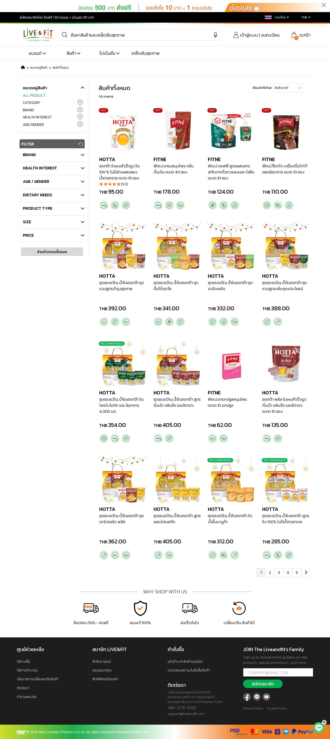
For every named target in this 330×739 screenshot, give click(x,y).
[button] (274, 17)
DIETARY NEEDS (37, 195)
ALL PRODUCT (34, 95)
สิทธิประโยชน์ (101, 661)
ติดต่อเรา (23, 688)
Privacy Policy (253, 708)
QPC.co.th (142, 732)
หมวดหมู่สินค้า (39, 67)
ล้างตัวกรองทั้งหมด (52, 251)
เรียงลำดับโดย (262, 87)
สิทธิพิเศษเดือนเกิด (105, 679)
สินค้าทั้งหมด (61, 67)
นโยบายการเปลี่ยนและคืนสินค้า (38, 679)
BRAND (28, 110)
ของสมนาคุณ (102, 670)
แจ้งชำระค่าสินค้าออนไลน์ (185, 661)
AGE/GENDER (33, 124)
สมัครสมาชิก (263, 683)
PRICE (28, 235)
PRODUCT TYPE (37, 208)
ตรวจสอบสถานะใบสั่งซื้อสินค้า (189, 670)
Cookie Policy (277, 708)
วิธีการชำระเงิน (27, 670)
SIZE (27, 222)
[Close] (324, 5)
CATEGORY (31, 102)
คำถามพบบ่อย (27, 696)
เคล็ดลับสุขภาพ (145, 53)
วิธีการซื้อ (23, 661)
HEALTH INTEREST (37, 117)
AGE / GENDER (36, 181)
